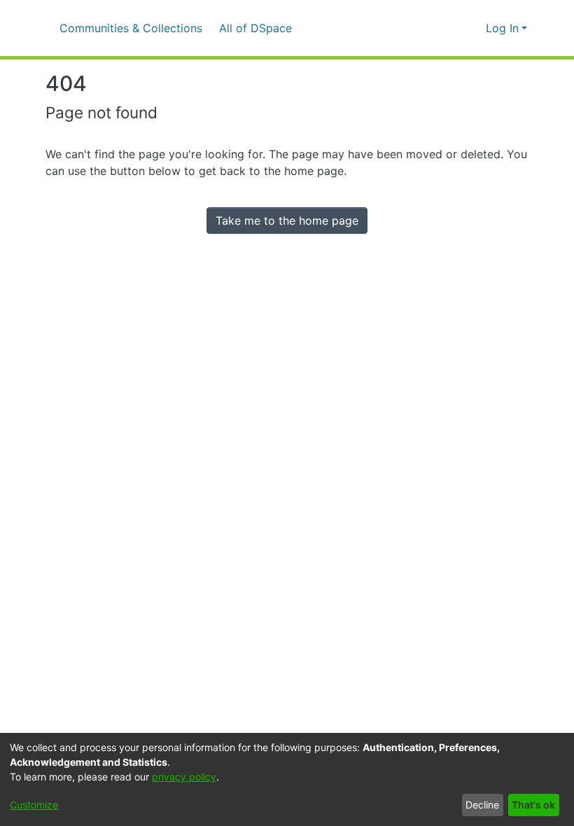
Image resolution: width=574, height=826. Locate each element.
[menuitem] (260, 28)
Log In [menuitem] (502, 28)
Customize (34, 805)
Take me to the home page (287, 220)
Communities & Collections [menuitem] (130, 28)
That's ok (533, 805)
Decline (482, 805)
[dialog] (287, 779)
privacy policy (184, 777)
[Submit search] (452, 28)
